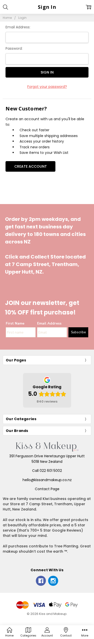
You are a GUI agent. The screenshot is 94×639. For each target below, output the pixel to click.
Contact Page (47, 488)
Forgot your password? (47, 86)
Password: (14, 48)
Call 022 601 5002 (47, 470)
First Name (15, 323)
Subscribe (78, 332)
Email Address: (18, 27)
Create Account (30, 166)
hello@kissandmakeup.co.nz (47, 479)
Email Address (49, 323)
